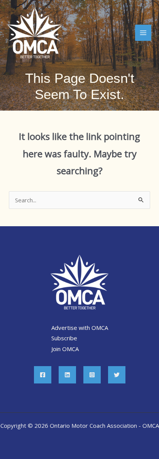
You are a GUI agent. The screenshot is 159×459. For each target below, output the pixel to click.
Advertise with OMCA (79, 327)
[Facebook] (42, 374)
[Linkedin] (67, 374)
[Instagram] (92, 374)
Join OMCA (65, 349)
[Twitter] (116, 374)
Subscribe (64, 338)
